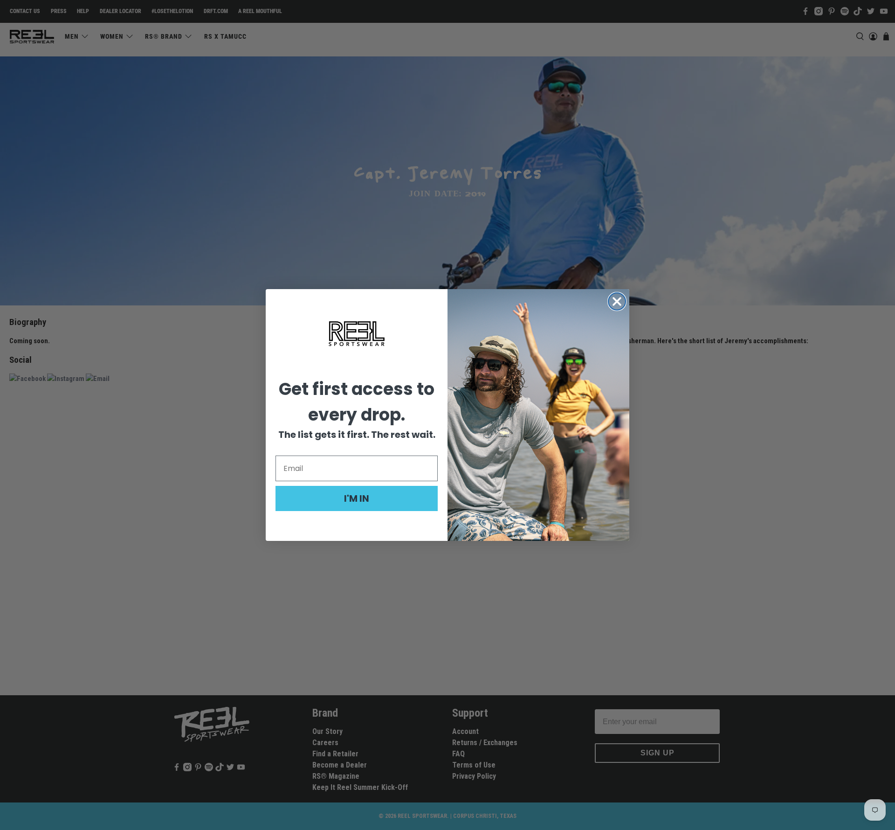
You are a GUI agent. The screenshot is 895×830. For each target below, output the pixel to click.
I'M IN (356, 498)
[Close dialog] (617, 301)
